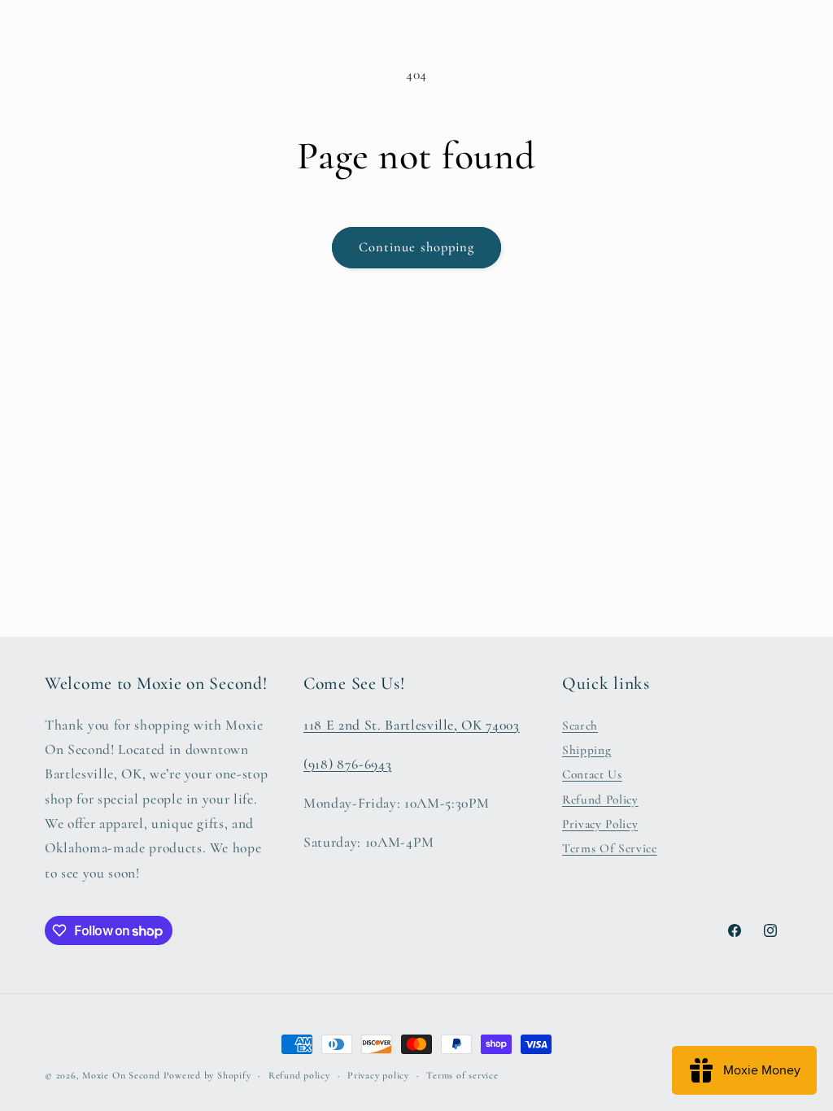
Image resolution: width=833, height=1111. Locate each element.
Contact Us (592, 774)
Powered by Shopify (207, 1075)
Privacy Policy (600, 824)
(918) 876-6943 (347, 764)
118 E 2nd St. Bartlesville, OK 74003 (411, 725)
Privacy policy (378, 1075)
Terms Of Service (609, 848)
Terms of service (462, 1075)
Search (580, 725)
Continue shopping (417, 247)
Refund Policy (600, 799)
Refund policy (299, 1075)
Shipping (586, 750)
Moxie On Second (121, 1075)
